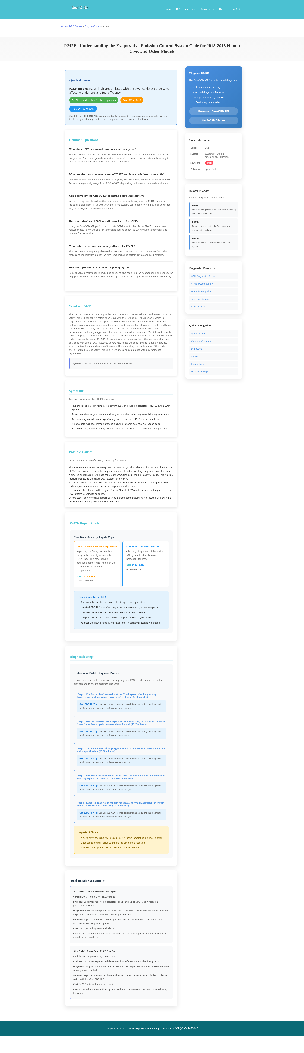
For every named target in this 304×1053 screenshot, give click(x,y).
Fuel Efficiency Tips (201, 291)
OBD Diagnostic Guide (203, 276)
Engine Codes (92, 26)
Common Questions (201, 340)
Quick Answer (198, 333)
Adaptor (189, 9)
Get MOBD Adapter (214, 120)
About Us (223, 9)
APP (178, 9)
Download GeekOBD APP (213, 111)
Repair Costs (197, 363)
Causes (195, 356)
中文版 (236, 9)
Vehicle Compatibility (202, 283)
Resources (206, 9)
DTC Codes (75, 26)
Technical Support (200, 298)
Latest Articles (198, 306)
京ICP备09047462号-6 (185, 1028)
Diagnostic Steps (200, 371)
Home (168, 9)
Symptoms (196, 348)
